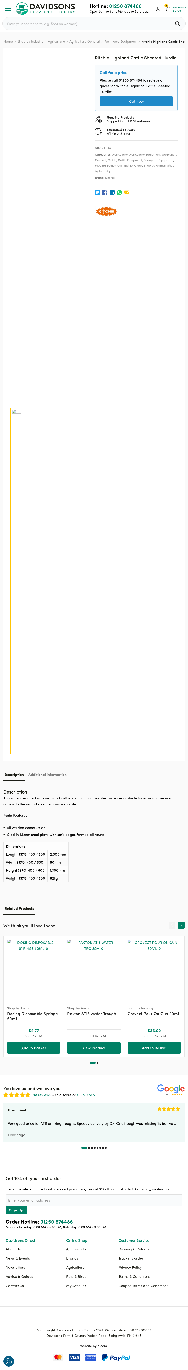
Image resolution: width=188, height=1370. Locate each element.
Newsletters (15, 1267)
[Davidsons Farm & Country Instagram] (105, 1319)
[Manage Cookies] (8, 1361)
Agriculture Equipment (144, 154)
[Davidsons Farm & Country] (45, 8)
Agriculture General (84, 41)
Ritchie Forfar (132, 165)
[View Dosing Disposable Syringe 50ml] (33, 969)
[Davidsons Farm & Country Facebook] (82, 1319)
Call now (136, 101)
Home (8, 41)
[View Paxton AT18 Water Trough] (93, 969)
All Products (76, 1249)
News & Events (18, 1258)
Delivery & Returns (134, 1249)
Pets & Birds (76, 1276)
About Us (13, 1249)
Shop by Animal (155, 165)
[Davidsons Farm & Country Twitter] (94, 1319)
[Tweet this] (97, 192)
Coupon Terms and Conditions (143, 1285)
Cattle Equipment (130, 160)
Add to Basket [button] (33, 1047)
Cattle (112, 160)
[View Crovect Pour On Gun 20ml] (154, 969)
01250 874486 (125, 5)
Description (14, 774)
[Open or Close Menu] (7, 8)
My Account (76, 1285)
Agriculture (56, 41)
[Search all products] (178, 23)
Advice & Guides (19, 1276)
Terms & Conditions (134, 1276)
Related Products (19, 908)
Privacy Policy (130, 1267)
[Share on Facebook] (104, 192)
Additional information (47, 774)
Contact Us (15, 1285)
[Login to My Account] (158, 8)
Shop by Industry (30, 41)
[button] (93, 1063)
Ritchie (110, 177)
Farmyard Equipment (120, 41)
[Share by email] (126, 192)
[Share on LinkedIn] (112, 192)
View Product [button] (93, 1047)
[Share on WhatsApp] (119, 192)
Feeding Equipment (108, 165)
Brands (72, 1258)
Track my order (131, 1258)
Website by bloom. (94, 1346)
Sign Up (16, 1209)
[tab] (14, 774)
